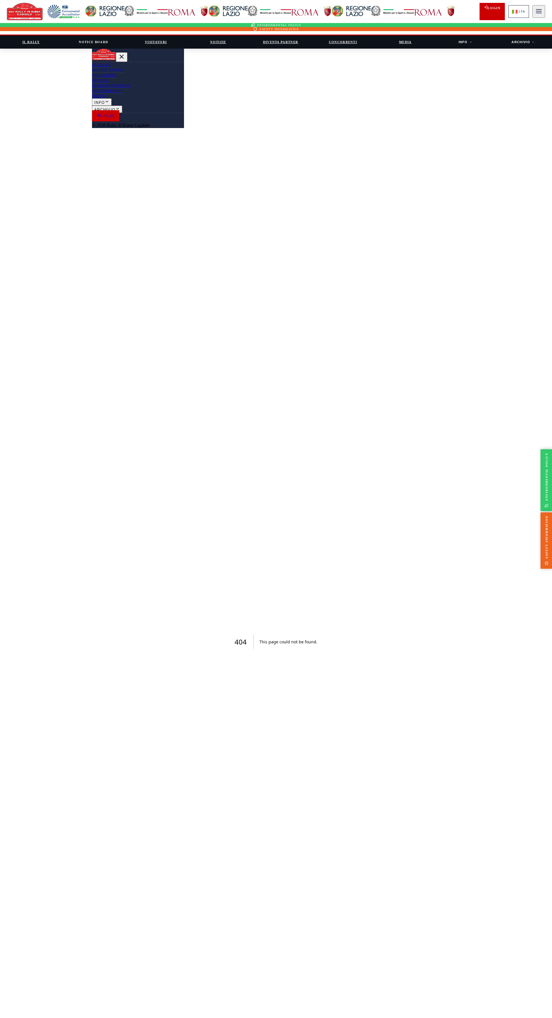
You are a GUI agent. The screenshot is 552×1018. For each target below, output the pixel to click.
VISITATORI (156, 42)
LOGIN (494, 8)
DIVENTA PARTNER (280, 42)
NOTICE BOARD (93, 42)
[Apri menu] (538, 11)
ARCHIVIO (520, 42)
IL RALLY (31, 42)
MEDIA (405, 42)
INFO (463, 42)
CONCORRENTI (343, 42)
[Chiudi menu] (121, 57)
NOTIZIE (218, 42)
